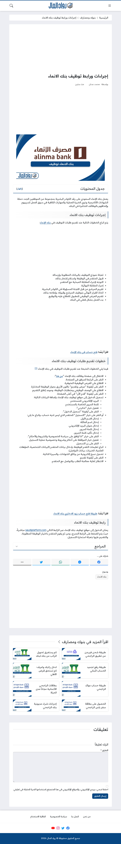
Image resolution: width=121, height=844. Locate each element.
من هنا (59, 375)
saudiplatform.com (35, 530)
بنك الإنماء (45, 222)
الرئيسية (103, 17)
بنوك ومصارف (88, 17)
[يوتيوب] (53, 828)
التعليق (104, 750)
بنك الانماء (101, 576)
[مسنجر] (80, 562)
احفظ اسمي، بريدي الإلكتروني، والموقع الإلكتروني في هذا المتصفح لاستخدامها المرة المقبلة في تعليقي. (60, 789)
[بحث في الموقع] (11, 5)
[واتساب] (60, 562)
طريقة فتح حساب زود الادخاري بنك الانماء (75, 513)
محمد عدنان (94, 84)
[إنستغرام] (58, 828)
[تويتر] (41, 562)
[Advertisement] (60, 48)
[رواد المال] (60, 5)
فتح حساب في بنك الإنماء (83, 352)
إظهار (19, 188)
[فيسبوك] (99, 562)
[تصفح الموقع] (109, 5)
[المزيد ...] (22, 562)
